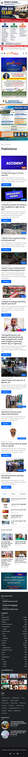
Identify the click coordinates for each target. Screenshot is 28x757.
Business (4, 622)
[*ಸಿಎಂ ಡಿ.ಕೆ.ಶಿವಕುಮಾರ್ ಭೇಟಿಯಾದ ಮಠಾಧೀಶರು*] (23, 687)
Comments (23, 494)
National (4, 643)
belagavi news (5, 700)
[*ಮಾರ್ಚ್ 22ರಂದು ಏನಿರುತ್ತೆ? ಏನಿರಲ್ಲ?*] (6, 511)
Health (4, 629)
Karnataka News (6, 631)
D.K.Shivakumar (5, 703)
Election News (6, 647)
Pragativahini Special (7, 650)
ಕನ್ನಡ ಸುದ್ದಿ (10, 710)
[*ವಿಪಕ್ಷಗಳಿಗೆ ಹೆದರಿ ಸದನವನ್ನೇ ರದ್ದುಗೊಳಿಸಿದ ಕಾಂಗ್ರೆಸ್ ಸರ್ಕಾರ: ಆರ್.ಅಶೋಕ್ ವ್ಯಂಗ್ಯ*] (21, 554)
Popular (4, 494)
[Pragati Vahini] (12, 53)
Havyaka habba (14, 703)
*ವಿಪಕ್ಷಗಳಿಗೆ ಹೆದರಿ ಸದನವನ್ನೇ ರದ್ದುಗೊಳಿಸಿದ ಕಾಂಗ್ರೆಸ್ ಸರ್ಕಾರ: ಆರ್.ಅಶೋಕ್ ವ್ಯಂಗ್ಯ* (21, 560)
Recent (13, 494)
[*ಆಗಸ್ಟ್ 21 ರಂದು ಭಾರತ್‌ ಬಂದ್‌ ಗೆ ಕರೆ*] (6, 500)
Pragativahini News (20, 705)
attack (23, 697)
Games (5, 664)
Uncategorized (5, 657)
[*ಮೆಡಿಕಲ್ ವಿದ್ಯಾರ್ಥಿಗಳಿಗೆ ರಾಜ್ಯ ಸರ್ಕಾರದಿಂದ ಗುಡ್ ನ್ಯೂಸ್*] (6, 517)
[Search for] (26, 53)
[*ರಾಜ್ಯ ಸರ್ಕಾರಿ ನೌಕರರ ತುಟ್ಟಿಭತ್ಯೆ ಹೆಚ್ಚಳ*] (6, 506)
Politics (3, 645)
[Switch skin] (23, 53)
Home (3, 144)
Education (5, 638)
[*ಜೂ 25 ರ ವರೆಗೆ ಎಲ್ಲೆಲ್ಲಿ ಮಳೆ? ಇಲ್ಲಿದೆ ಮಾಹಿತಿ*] (6, 522)
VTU (23, 708)
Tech (3, 654)
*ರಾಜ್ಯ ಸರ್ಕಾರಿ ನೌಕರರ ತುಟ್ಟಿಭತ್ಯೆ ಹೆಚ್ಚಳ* (18, 504)
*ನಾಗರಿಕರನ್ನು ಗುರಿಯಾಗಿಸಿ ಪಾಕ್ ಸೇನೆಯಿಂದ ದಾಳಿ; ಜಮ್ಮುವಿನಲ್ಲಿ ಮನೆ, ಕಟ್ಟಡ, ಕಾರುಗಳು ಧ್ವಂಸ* (13, 207)
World (3, 659)
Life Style (4, 640)
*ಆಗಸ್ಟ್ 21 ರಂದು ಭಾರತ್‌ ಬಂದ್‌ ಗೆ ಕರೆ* (18, 499)
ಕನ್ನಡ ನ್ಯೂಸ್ (4, 710)
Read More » (6, 184)
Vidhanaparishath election (14, 708)
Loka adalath (11, 705)
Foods (4, 661)
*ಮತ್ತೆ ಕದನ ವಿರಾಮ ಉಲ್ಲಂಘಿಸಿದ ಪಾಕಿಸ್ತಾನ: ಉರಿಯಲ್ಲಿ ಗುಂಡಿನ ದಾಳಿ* (13, 239)
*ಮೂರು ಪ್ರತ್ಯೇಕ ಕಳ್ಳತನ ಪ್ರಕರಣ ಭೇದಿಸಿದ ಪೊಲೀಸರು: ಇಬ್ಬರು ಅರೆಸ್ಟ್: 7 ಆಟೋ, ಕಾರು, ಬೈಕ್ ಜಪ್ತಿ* (7, 544)
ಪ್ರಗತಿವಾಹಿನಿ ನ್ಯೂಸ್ (17, 710)
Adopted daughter (15, 697)
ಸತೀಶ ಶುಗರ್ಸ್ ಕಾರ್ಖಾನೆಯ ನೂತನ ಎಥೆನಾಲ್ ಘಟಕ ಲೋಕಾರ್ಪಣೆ (11, 413)
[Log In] (4, 53)
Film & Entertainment (7, 624)
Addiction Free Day (6, 697)
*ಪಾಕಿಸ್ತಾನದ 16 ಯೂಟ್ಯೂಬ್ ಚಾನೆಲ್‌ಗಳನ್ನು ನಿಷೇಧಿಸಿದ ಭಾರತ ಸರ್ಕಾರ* (13, 303)
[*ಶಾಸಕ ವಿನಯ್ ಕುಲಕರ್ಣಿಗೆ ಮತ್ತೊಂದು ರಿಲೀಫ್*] (23, 682)
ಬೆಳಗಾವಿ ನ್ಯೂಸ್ (4, 713)
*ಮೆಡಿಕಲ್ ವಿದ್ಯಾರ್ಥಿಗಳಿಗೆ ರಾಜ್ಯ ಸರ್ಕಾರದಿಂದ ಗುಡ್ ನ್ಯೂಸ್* (17, 516)
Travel (4, 666)
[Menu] (2, 53)
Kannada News (5, 626)
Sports (3, 652)
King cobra (4, 705)
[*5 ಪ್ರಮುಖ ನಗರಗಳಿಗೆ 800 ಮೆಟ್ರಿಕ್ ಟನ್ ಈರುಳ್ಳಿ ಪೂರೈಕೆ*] (21, 537)
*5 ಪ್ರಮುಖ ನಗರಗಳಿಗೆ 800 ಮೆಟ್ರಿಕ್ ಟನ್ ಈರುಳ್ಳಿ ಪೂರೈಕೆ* (20, 542)
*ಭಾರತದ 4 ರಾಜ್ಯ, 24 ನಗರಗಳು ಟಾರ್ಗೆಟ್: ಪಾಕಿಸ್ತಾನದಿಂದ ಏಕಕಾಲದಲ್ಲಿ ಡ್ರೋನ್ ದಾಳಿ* (13, 269)
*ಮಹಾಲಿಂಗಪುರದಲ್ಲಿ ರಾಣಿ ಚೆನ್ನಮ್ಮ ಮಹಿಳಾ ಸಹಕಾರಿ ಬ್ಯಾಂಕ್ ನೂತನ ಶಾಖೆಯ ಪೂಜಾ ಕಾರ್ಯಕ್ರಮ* (18, 723)
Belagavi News (5, 617)
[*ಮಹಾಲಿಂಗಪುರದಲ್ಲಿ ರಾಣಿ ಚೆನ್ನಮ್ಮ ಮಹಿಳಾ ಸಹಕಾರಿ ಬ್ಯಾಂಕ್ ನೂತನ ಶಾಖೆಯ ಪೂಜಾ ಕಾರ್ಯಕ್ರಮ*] (5, 676)
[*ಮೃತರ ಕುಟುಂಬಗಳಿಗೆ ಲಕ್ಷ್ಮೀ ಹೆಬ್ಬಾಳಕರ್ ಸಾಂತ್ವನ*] (5, 687)
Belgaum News (5, 619)
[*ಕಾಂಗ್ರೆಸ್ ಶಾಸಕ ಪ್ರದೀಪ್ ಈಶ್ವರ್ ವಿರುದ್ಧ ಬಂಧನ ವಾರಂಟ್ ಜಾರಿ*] (14, 687)
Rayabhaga (4, 708)
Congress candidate (14, 700)
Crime (4, 636)
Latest (3, 633)
